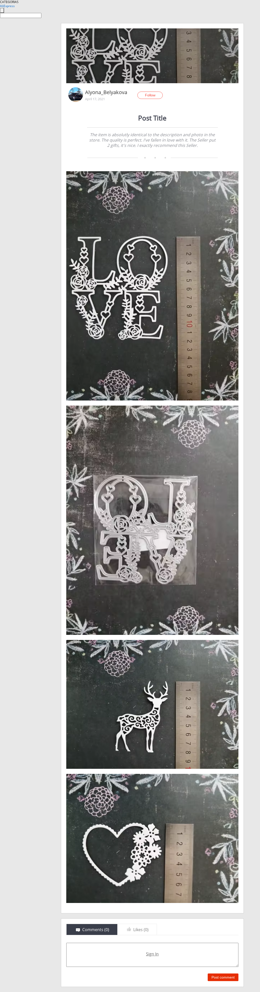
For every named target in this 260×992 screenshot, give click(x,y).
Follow (150, 95)
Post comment (223, 977)
